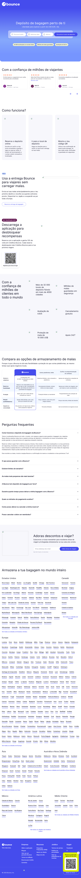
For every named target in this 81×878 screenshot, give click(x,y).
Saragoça (39, 716)
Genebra (28, 696)
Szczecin (68, 721)
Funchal (65, 691)
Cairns (63, 761)
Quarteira (33, 706)
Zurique (4, 682)
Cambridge (38, 592)
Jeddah (65, 805)
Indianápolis (47, 612)
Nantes (72, 701)
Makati (35, 781)
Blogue (24, 850)
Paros (71, 726)
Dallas (4, 597)
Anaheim (13, 617)
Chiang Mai (11, 776)
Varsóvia (48, 647)
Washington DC (15, 588)
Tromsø (72, 736)
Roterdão (65, 716)
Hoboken (57, 617)
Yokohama (17, 756)
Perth (67, 756)
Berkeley (49, 617)
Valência (44, 657)
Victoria (64, 602)
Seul (22, 761)
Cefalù (65, 726)
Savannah (48, 602)
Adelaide (56, 761)
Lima (47, 805)
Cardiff (49, 667)
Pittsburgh (5, 617)
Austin (46, 592)
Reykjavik (32, 701)
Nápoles (24, 588)
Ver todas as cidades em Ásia (11, 790)
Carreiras (24, 862)
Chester (22, 726)
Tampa (4, 602)
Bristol (51, 672)
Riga (60, 691)
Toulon (66, 701)
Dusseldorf (73, 691)
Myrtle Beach (6, 612)
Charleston (44, 607)
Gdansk (19, 662)
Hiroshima (38, 756)
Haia (77, 736)
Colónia (74, 677)
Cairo (71, 805)
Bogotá (46, 815)
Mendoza (31, 815)
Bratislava (5, 706)
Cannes (4, 701)
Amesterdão (29, 647)
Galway (67, 677)
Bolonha (56, 647)
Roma (15, 642)
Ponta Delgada (45, 736)
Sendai (24, 771)
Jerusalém (58, 805)
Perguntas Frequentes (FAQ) (42, 848)
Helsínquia (64, 667)
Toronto (72, 583)
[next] (77, 94)
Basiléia (13, 716)
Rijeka (21, 731)
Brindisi (70, 696)
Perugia (72, 716)
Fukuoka (37, 771)
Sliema (54, 706)
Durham (33, 602)
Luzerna (46, 682)
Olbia (15, 691)
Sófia (57, 662)
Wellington (64, 766)
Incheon (17, 771)
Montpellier (42, 696)
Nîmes (46, 741)
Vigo (14, 711)
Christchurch (71, 761)
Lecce (60, 701)
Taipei (24, 766)
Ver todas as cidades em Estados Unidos (14, 631)
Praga (41, 642)
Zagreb (11, 677)
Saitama (9, 786)
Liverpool (12, 662)
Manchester (70, 647)
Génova (29, 672)
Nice (36, 652)
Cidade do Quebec (67, 607)
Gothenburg (5, 716)
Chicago (41, 583)
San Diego (16, 592)
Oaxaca (13, 805)
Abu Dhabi (70, 800)
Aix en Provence (7, 726)
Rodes (28, 691)
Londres (4, 642)
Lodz (27, 711)
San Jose (28, 607)
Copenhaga (13, 647)
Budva (10, 736)
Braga (14, 741)
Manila (18, 776)
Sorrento (41, 687)
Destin (43, 617)
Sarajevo (42, 667)
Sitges (4, 731)
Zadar (45, 662)
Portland (10, 597)
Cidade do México (7, 800)
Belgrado (39, 682)
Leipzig (48, 721)
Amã (56, 810)
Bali (19, 766)
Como (68, 687)
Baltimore (53, 607)
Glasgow (26, 662)
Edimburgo (28, 642)
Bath (67, 682)
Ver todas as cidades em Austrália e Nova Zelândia (59, 770)
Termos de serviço (57, 848)
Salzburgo (27, 687)
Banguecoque (6, 761)
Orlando (46, 588)
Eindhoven (5, 696)
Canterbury (56, 731)
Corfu (38, 657)
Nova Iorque (5, 583)
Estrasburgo (63, 672)
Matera (35, 696)
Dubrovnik (64, 662)
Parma (66, 706)
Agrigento (55, 736)
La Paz (30, 825)
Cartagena (39, 815)
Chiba (4, 786)
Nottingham (11, 687)
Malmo (49, 731)
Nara (21, 781)
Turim (68, 652)
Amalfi (60, 706)
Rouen (37, 721)
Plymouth (36, 736)
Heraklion (22, 672)
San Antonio (6, 607)
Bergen (11, 682)
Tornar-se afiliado (27, 857)
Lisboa (54, 642)
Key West (39, 597)
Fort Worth (36, 607)
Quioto (31, 756)
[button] (66, 34)
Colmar (25, 701)
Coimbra (33, 711)
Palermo (17, 657)
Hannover (75, 687)
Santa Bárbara (34, 617)
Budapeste (75, 642)
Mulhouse (16, 736)
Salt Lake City (12, 602)
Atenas (36, 647)
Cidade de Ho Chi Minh (35, 766)
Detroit (20, 617)
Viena (42, 647)
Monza (29, 736)
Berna (62, 721)
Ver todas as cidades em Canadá (70, 617)
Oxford (70, 657)
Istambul (53, 652)
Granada (72, 706)
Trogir (12, 696)
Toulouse (38, 662)
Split (47, 652)
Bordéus (27, 667)
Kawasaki (13, 766)
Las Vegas (5, 588)
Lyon (56, 672)
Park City (40, 602)
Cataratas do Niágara (68, 592)
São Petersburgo (24, 627)
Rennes (12, 706)
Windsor (45, 691)
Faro (3, 691)
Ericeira (35, 741)
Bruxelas (52, 657)
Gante (58, 687)
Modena (4, 677)
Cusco (41, 800)
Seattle (35, 583)
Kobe (24, 776)
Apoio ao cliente (42, 852)
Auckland (74, 756)
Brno (9, 731)
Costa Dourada (54, 766)
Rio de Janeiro (32, 800)
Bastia (11, 721)
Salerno (34, 687)
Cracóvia (4, 652)
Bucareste (54, 677)
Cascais (34, 731)
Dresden (40, 711)
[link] (14, 204)
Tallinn (17, 682)
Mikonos (4, 662)
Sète (41, 741)
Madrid (21, 642)
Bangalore (28, 781)
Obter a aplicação (27, 848)
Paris (10, 642)
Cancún (17, 800)
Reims (42, 721)
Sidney (54, 756)
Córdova (63, 696)
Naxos (25, 721)
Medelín (30, 820)
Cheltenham (64, 736)
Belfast (61, 677)
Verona (4, 657)
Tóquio (4, 756)
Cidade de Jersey (23, 602)
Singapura (5, 766)
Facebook (70, 848)
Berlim (62, 647)
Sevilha (10, 657)
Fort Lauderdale (6, 592)
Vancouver (65, 583)
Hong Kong (15, 761)
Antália (76, 726)
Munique (12, 652)
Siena (18, 706)
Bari (57, 657)
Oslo (32, 662)
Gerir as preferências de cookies (56, 856)
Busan (29, 776)
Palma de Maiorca (53, 696)
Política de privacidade (55, 851)
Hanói (11, 771)
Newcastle (5, 667)
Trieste (62, 682)
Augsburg (21, 741)
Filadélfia (39, 588)
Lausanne (18, 721)
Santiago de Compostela (9, 672)
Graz (52, 711)
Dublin (21, 647)
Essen (4, 736)
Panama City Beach (36, 622)
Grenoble (5, 721)
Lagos (50, 726)
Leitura (9, 711)
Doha (76, 805)
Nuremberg (46, 706)
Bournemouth (41, 726)
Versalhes (42, 731)
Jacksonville (35, 627)
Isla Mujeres (18, 810)
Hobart (46, 766)
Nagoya (24, 756)
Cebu (3, 781)
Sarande (28, 741)
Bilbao (12, 667)
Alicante (17, 677)
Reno (13, 607)
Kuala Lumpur (30, 761)
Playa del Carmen (7, 810)
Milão (35, 642)
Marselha (63, 657)
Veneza (60, 642)
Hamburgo (24, 657)
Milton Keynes (6, 741)
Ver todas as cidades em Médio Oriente (67, 815)
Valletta (71, 672)
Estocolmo (61, 652)
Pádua (4, 687)
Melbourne (47, 756)
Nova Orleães (55, 588)
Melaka (9, 781)
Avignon (19, 687)
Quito (46, 820)
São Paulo (41, 810)
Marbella (46, 716)
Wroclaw (51, 662)
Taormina (39, 701)
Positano (31, 682)
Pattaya (35, 776)
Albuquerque (6, 627)
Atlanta (24, 592)
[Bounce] (11, 4)
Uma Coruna (57, 726)
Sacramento (47, 622)
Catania (32, 657)
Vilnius (18, 701)
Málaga (41, 652)
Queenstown (48, 761)
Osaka (10, 756)
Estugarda (35, 667)
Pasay (4, 776)
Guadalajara (5, 805)
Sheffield (62, 711)
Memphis (12, 622)
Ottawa (64, 612)
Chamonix (44, 672)
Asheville (14, 627)
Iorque (19, 652)
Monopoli (21, 711)
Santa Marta (32, 810)
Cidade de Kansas (22, 622)
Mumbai (15, 781)
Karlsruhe (27, 731)
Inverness (12, 701)
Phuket (30, 771)
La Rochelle (53, 691)
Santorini (30, 677)
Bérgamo (36, 672)
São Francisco (50, 583)
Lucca (39, 706)
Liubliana (38, 677)
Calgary (71, 588)
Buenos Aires (32, 805)
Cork (52, 716)
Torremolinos (31, 726)
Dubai (56, 800)
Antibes (69, 711)
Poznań (73, 682)
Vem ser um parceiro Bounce (27, 854)
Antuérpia (55, 721)
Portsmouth (48, 701)
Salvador (41, 805)
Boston (19, 583)
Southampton (36, 691)
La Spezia (24, 682)
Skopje (71, 731)
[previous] (71, 94)
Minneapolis (16, 612)
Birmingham (54, 682)
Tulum (4, 815)
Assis (52, 687)
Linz (56, 711)
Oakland (31, 597)
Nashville (31, 588)
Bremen (16, 726)
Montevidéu (38, 820)
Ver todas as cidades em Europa (12, 745)
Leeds (24, 677)
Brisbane (61, 756)
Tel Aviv (62, 800)
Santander (25, 706)
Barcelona (5, 647)
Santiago (48, 810)
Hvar (55, 701)
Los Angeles (27, 583)
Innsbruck (46, 677)
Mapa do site (41, 855)
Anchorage (19, 607)
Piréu (3, 711)
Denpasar (5, 771)
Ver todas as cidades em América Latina (40, 830)
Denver (52, 592)
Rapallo (15, 731)
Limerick (64, 731)
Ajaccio (58, 716)
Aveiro (23, 736)
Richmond (73, 597)
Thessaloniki (20, 696)
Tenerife (9, 691)
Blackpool (22, 691)
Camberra (73, 766)
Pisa (31, 652)
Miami (13, 583)
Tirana (71, 662)
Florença (47, 642)
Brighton (56, 667)
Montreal (64, 588)
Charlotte (5, 622)
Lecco (47, 711)
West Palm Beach (26, 612)
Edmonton (65, 597)
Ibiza (47, 687)
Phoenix (17, 597)
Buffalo (26, 617)
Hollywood (54, 597)
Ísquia (31, 721)
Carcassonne (22, 716)
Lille (63, 687)
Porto (73, 652)
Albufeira (53, 741)
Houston (24, 597)
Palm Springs (38, 612)
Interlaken (31, 716)
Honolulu (31, 592)
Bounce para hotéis (28, 860)
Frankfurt (25, 652)
